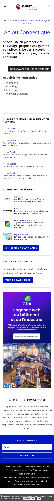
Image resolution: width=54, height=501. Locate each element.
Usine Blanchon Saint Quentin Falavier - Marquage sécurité (26, 131)
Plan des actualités (31, 477)
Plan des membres (12, 477)
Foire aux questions (24, 481)
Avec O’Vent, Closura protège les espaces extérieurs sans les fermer (27, 142)
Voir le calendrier (18, 279)
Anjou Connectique (27, 32)
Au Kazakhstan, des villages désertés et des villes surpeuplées (25, 154)
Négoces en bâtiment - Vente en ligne (32, 20)
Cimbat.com (36, 400)
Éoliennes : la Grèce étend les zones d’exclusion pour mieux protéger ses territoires (25, 175)
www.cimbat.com (13, 466)
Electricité (27, 23)
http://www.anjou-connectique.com (29, 68)
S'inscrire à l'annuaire (21, 247)
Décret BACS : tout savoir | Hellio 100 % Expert (23, 165)
